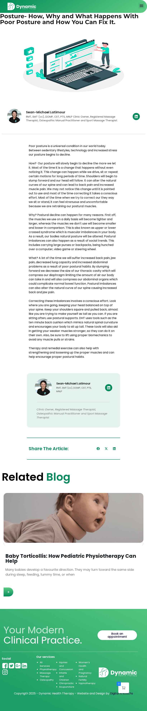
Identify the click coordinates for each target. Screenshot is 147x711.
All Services (45, 664)
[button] (141, 6)
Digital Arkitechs (121, 693)
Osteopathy (47, 680)
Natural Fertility (83, 678)
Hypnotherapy (87, 683)
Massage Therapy (45, 674)
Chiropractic (66, 683)
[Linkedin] (136, 116)
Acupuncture (66, 687)
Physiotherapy (48, 669)
